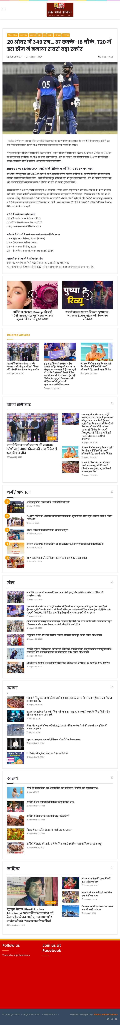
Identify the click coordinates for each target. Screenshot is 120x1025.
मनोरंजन (66, 35)
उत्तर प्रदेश (23, 35)
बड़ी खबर (58, 35)
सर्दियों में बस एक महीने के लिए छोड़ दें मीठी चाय (50, 802)
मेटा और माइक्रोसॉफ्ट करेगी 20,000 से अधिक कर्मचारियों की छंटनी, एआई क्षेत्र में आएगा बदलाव (67, 727)
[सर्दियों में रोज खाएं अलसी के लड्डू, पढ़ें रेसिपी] (15, 820)
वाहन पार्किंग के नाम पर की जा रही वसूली (47, 530)
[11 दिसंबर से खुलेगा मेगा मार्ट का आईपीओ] (15, 758)
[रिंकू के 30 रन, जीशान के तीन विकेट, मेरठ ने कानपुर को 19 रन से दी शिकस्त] (15, 640)
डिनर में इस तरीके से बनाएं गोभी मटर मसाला (49, 829)
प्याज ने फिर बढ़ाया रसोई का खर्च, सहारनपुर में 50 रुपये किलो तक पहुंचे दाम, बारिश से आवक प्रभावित (96, 467)
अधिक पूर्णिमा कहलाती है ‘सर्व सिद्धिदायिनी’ (48, 502)
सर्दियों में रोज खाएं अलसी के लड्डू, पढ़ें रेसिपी (48, 816)
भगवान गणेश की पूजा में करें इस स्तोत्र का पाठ (96, 880)
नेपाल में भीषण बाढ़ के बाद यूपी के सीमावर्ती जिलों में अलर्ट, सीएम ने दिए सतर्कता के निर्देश (96, 366)
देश (44, 35)
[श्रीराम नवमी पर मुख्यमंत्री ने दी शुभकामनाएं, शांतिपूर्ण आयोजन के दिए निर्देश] (15, 548)
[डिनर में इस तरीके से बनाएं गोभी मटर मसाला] (15, 834)
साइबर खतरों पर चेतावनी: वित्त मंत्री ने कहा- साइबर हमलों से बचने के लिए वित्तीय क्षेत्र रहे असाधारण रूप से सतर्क (68, 713)
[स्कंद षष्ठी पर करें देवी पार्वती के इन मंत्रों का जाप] (70, 897)
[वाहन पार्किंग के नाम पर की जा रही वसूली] (15, 534)
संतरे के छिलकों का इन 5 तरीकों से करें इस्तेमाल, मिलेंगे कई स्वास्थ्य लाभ (62, 788)
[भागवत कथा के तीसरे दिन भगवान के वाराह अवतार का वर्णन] (15, 562)
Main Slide (12, 35)
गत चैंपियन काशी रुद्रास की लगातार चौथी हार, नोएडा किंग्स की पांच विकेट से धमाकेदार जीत (23, 366)
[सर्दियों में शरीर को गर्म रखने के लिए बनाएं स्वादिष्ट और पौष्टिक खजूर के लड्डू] (15, 848)
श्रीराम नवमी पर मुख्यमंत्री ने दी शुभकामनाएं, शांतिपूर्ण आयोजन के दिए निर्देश (65, 544)
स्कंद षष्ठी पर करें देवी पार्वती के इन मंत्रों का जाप (97, 894)
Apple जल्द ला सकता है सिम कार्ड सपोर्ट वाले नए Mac (54, 739)
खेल (39, 35)
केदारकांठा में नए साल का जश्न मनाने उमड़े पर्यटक (97, 908)
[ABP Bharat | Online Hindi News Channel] (60, 10)
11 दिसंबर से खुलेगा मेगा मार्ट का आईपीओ (47, 753)
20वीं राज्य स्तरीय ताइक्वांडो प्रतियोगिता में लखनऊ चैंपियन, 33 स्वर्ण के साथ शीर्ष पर (68, 663)
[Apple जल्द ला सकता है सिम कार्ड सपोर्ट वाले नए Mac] (15, 744)
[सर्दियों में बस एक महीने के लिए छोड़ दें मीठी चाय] (15, 806)
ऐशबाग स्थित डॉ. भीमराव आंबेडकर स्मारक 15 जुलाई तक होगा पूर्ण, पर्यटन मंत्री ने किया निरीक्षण (69, 518)
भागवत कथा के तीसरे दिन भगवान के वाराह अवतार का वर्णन (57, 557)
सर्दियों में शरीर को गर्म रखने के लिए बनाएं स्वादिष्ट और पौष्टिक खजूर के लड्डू (64, 843)
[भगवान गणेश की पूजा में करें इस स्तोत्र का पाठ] (70, 883)
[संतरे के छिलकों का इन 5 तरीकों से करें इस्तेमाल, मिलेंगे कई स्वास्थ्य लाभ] (15, 792)
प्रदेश (50, 35)
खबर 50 (33, 35)
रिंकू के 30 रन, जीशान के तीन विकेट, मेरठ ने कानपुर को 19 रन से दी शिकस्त (64, 635)
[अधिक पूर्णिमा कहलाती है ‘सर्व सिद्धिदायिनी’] (15, 507)
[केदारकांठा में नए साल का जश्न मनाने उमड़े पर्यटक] (70, 911)
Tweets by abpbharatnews (16, 955)
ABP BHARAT (16, 57)
